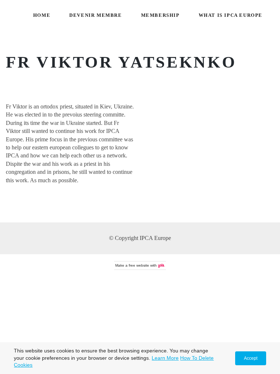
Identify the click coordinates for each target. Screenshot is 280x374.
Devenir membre (95, 15)
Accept (250, 358)
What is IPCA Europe (230, 15)
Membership (160, 15)
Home (41, 15)
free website (139, 265)
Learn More (165, 358)
